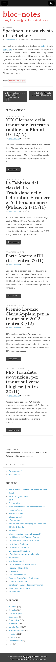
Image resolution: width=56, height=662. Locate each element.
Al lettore (13, 607)
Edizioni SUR (14, 474)
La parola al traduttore (19, 547)
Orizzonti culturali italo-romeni (22, 564)
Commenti (13, 617)
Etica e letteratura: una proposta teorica (27, 506)
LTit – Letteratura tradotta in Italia (24, 554)
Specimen (7, 49)
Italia (8, 116)
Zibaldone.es (14, 591)
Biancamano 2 (15, 471)
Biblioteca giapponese (19, 496)
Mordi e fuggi (15, 627)
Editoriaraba (14, 503)
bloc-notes (21, 14)
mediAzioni (14, 557)
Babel (43, 46)
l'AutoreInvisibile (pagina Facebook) (25, 534)
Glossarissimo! (15, 517)
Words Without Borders (19, 588)
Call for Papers (15, 613)
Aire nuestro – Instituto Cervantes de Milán (28, 490)
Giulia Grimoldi (14, 138)
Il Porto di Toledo (16, 527)
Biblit (11, 500)
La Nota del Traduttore (19, 544)
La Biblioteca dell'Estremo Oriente (24, 537)
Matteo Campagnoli (17, 81)
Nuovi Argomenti (16, 561)
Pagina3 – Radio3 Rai (18, 568)
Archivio (12, 610)
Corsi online (14, 620)
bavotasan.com (40, 659)
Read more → (13, 169)
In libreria (7, 27)
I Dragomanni (15, 520)
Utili (10, 644)
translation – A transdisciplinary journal (26, 585)
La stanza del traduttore (19, 551)
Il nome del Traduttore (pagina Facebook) (28, 523)
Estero (9, 368)
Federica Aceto (15, 510)
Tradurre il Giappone (18, 581)
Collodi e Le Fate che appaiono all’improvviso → (41, 95)
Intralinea (13, 530)
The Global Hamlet (17, 574)
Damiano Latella (11, 40)
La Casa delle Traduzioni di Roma (24, 540)
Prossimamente (17, 116)
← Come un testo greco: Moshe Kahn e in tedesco (15, 96)
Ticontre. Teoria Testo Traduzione (24, 578)
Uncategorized (15, 641)
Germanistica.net (16, 513)
